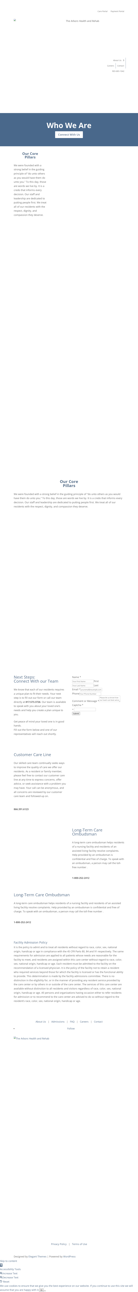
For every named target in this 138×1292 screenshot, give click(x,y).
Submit (76, 713)
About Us (117, 60)
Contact (120, 65)
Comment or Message (85, 701)
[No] (45, 1290)
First (96, 681)
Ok (41, 1290)
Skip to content (8, 1261)
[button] (1, 1265)
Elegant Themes (37, 1256)
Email (76, 689)
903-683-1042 (118, 71)
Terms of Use (79, 1244)
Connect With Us (69, 134)
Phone (75, 693)
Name (76, 677)
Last (96, 685)
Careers (110, 65)
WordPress (69, 1256)
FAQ (72, 1021)
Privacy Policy (59, 1244)
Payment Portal (117, 11)
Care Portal (103, 11)
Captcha (77, 705)
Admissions (58, 1021)
